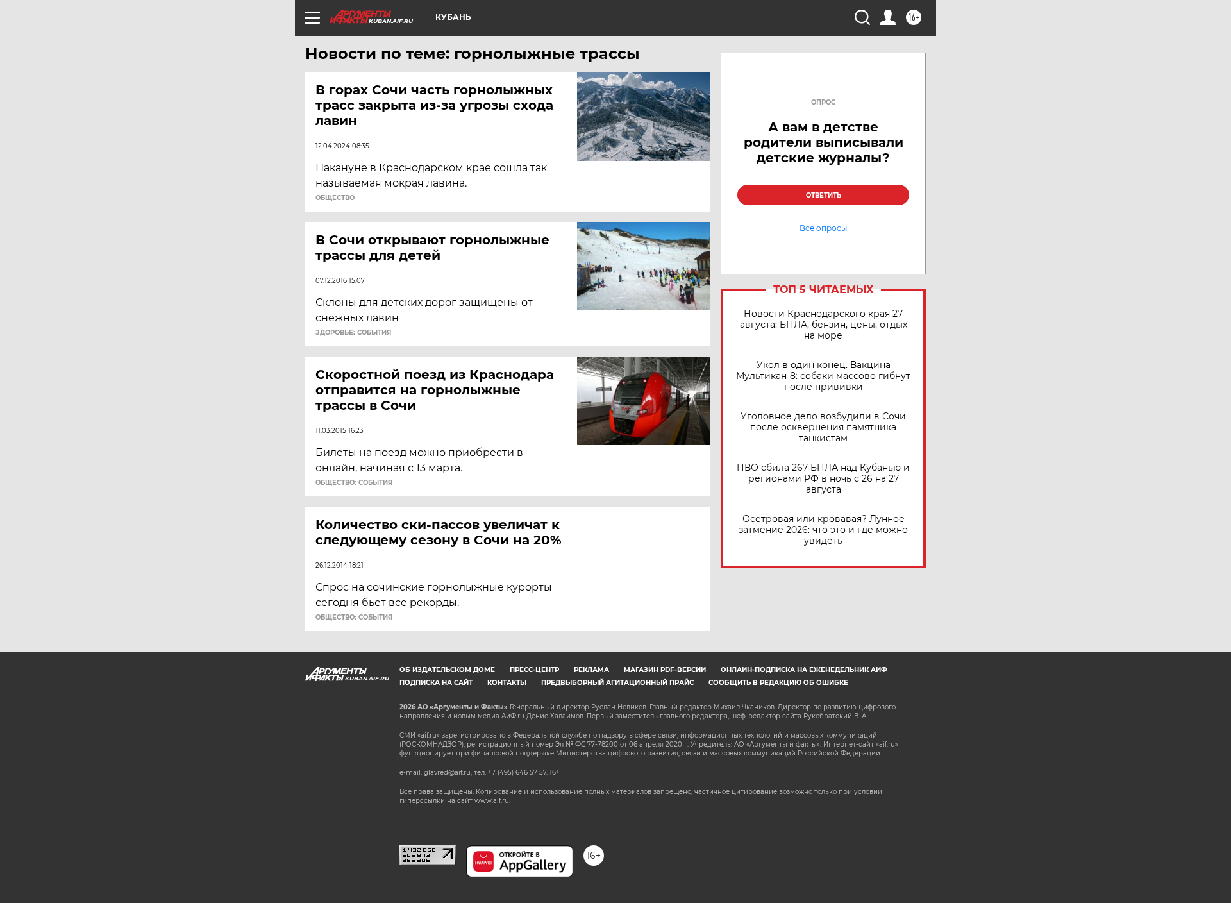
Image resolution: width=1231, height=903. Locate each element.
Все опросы (823, 228)
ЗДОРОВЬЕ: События (353, 333)
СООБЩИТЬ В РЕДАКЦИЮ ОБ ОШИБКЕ (778, 683)
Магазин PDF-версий (665, 670)
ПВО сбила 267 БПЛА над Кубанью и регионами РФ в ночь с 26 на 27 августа (823, 478)
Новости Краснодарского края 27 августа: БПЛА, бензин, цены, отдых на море (823, 324)
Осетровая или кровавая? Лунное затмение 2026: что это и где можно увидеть (823, 530)
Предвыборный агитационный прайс (617, 683)
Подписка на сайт (436, 683)
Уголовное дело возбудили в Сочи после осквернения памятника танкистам (823, 427)
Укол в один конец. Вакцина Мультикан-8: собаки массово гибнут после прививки (823, 376)
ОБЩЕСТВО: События (353, 483)
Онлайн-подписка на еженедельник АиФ (804, 670)
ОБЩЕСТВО (335, 198)
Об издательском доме (447, 670)
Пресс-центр (534, 670)
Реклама (591, 670)
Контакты (506, 683)
